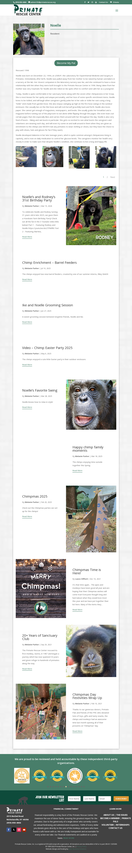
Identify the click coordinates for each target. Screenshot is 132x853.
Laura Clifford (81, 579)
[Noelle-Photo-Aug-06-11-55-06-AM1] (79, 168)
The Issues (121, 815)
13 (79, 786)
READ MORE (68, 838)
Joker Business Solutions (77, 849)
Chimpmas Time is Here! (86, 571)
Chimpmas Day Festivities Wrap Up (87, 696)
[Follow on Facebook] (9, 830)
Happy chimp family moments (87, 449)
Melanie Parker (32, 206)
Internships (122, 824)
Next (112, 177)
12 (76, 786)
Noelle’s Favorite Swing (39, 390)
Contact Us (103, 2)
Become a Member (110, 818)
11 (73, 786)
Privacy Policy (81, 846)
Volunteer (108, 824)
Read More (27, 236)
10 (71, 786)
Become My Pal (66, 63)
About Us (109, 815)
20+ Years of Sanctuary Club (39, 637)
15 (84, 786)
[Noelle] (52, 167)
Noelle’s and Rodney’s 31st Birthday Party (38, 198)
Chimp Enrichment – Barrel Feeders (49, 262)
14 (81, 786)
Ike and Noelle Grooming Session (47, 305)
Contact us (115, 828)
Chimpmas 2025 (34, 496)
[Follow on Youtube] (24, 830)
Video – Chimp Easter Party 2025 (47, 347)
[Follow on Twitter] (14, 830)
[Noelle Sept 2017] (105, 168)
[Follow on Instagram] (19, 830)
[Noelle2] (26, 167)
